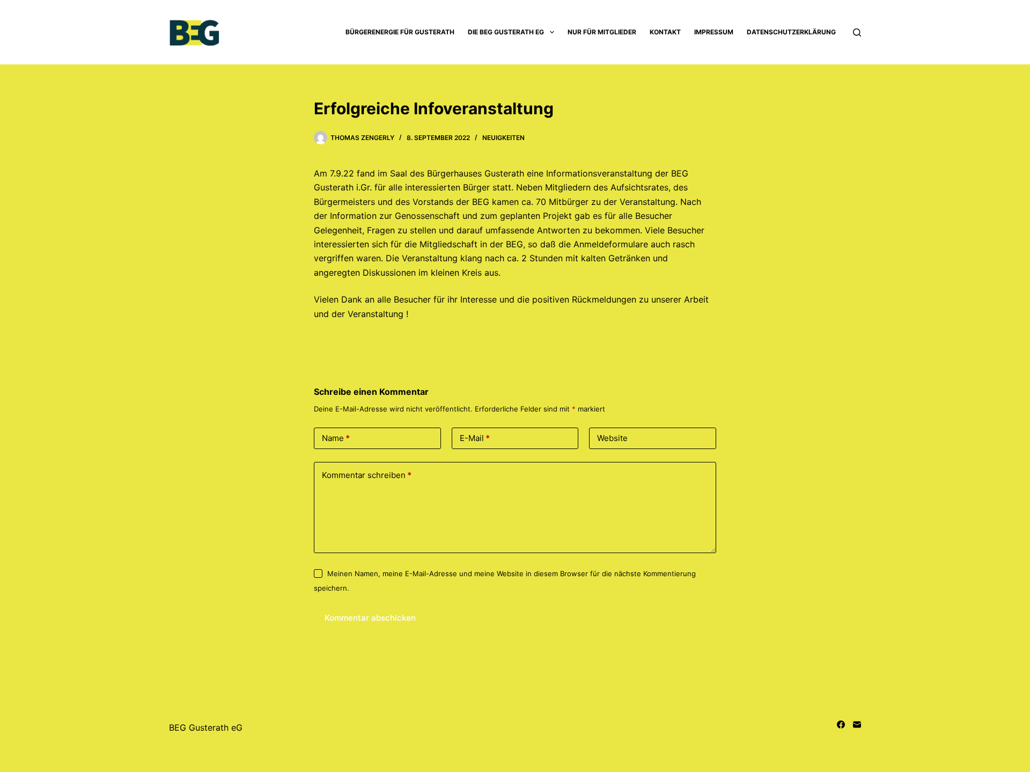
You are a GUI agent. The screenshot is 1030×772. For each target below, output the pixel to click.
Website (612, 438)
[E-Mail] (857, 724)
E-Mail (475, 438)
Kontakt (665, 32)
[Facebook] (841, 724)
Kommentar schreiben (366, 475)
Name (336, 438)
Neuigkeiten (503, 138)
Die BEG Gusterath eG (506, 32)
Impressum (713, 32)
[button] (552, 32)
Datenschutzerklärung (791, 32)
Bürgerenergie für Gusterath (399, 32)
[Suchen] (857, 32)
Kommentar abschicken (370, 618)
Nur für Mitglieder (602, 32)
